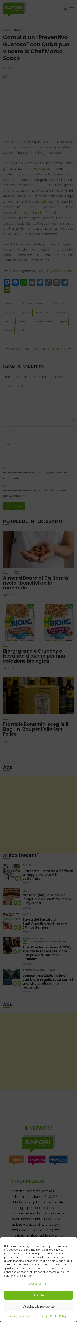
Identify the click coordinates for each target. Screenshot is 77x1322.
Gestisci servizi (37, 1283)
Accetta (38, 1295)
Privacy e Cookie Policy (23, 1316)
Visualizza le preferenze (39, 1306)
